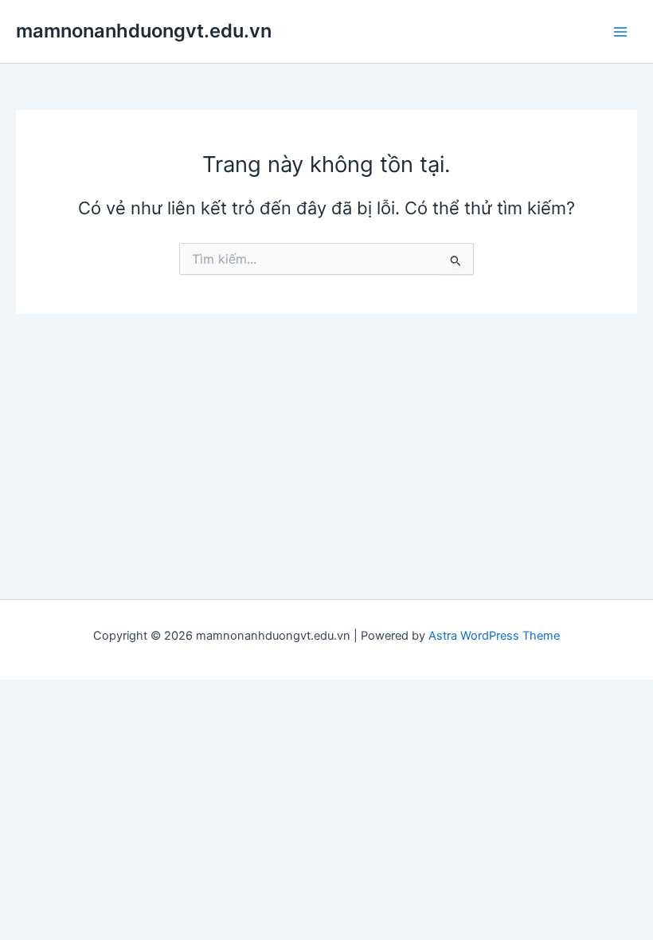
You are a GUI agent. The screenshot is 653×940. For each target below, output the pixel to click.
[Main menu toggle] (620, 32)
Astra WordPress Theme (494, 636)
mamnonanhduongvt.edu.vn (144, 30)
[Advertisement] (326, 433)
